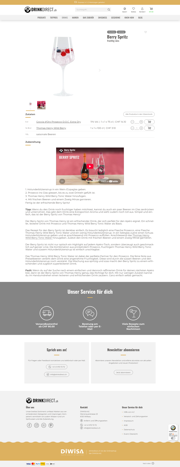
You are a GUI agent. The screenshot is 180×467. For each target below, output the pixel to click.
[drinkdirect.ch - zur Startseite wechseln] (37, 9)
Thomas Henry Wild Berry (51, 128)
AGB (126, 425)
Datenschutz (129, 430)
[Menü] (176, 425)
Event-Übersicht (131, 434)
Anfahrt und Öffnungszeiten (95, 421)
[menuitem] (93, 10)
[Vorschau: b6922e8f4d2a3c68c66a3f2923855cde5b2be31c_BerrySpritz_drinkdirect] (41, 106)
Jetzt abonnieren (123, 373)
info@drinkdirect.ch (58, 374)
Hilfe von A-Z (129, 412)
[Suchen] (109, 10)
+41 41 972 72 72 (58, 367)
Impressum (129, 421)
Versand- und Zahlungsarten (136, 416)
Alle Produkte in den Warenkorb (139, 114)
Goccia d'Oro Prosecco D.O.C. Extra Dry (58, 122)
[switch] (173, 438)
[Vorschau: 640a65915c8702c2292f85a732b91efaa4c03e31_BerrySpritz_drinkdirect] (30, 106)
